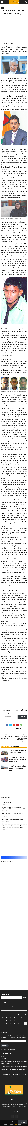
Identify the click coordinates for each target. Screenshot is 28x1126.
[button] (26, 2)
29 (21, 1023)
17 (3, 1020)
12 (10, 1017)
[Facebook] (12, 1116)
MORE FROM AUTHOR (15, 746)
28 (18, 1023)
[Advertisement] (14, 29)
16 (25, 1017)
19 (10, 1020)
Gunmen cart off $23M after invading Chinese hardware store (12, 820)
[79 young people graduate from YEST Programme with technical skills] (4, 752)
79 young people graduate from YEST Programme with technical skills (18, 752)
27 (14, 1023)
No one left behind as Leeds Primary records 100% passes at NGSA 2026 (17, 759)
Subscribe (22, 716)
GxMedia (15, 1124)
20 (14, 1020)
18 (6, 1020)
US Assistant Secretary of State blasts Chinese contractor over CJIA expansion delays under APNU (13, 808)
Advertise (9, 1121)
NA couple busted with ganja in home (6, 737)
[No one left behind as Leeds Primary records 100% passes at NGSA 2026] (4, 759)
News (2, 8)
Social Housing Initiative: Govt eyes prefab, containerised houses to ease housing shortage (12, 826)
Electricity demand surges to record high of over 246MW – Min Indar (13, 801)
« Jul (2, 1028)
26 (10, 1023)
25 (6, 1023)
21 (18, 1020)
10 (3, 1017)
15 (21, 1017)
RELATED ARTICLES (5, 746)
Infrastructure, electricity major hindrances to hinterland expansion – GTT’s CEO (21, 739)
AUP (13, 1121)
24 (3, 1023)
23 (25, 1020)
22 (21, 1020)
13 (14, 1017)
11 (6, 1017)
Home (4, 1121)
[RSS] (16, 1116)
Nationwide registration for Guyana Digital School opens (13, 814)
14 (18, 1017)
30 (25, 1023)
